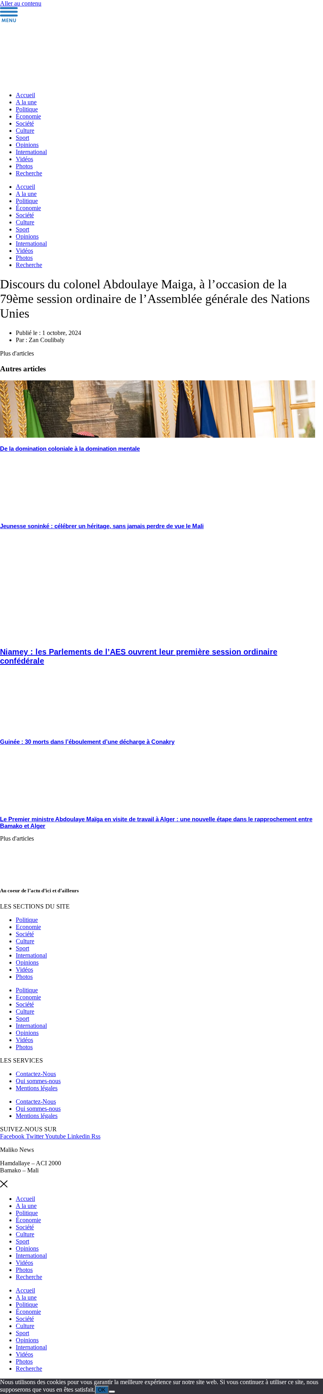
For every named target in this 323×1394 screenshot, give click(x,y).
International (31, 152)
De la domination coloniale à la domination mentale (70, 448)
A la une (26, 102)
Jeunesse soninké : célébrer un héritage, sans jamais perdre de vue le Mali (102, 526)
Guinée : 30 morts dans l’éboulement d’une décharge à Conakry (87, 741)
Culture (25, 130)
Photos (24, 166)
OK (102, 1390)
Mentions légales (37, 1088)
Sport (22, 137)
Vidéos (24, 159)
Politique (27, 109)
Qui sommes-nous (38, 1081)
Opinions (27, 144)
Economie (28, 927)
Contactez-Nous (36, 1073)
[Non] (112, 1391)
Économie (28, 116)
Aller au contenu (20, 3)
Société (25, 123)
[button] (17, 353)
